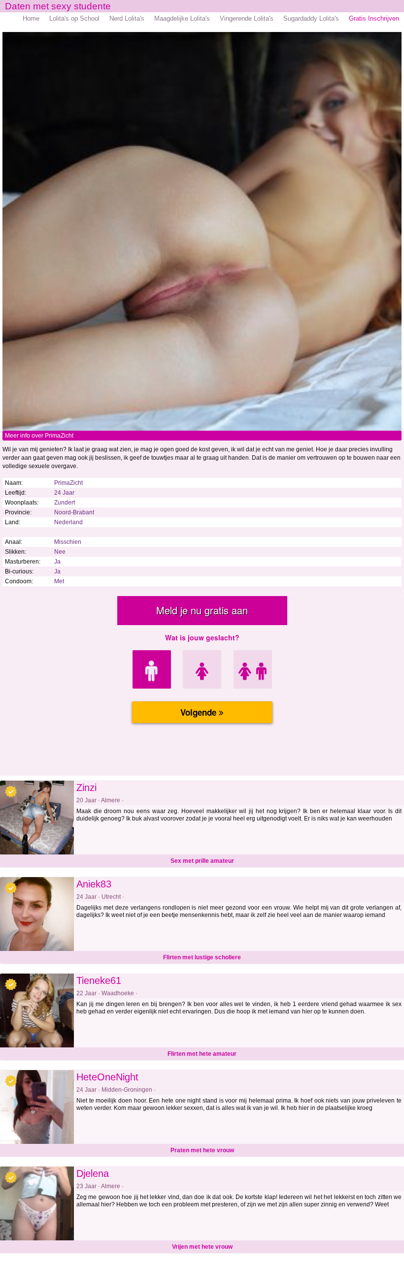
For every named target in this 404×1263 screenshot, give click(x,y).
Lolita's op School (74, 18)
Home (31, 18)
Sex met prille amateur (202, 860)
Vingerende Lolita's (246, 18)
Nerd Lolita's (126, 18)
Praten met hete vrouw (202, 1150)
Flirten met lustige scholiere (202, 957)
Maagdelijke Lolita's (182, 18)
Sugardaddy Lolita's (311, 18)
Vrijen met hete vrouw (202, 1246)
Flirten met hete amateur (202, 1053)
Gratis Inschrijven (374, 18)
